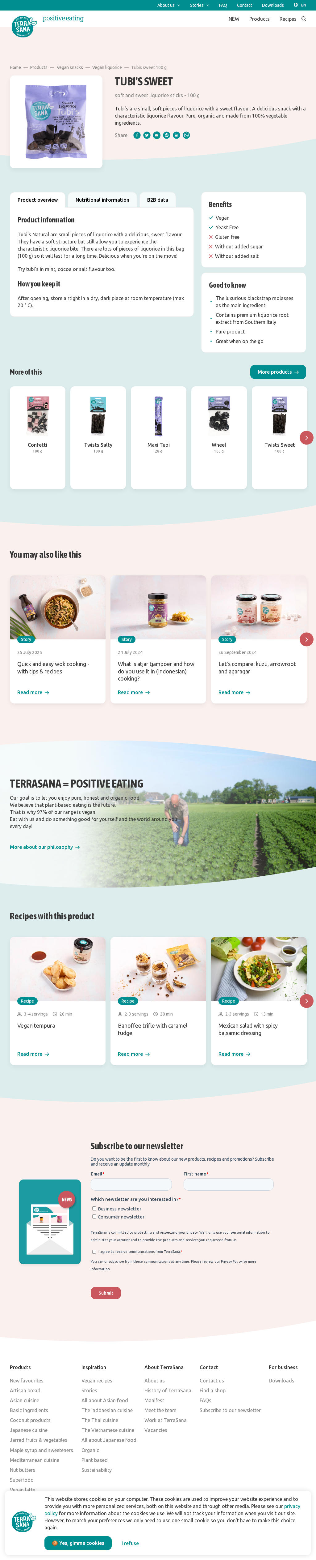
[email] (156, 135)
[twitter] (147, 135)
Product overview (38, 200)
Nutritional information (102, 200)
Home (15, 67)
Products (39, 67)
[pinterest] (166, 135)
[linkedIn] (176, 135)
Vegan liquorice (107, 67)
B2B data (157, 200)
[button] (278, 372)
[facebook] (137, 135)
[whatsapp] (186, 135)
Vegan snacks (70, 67)
